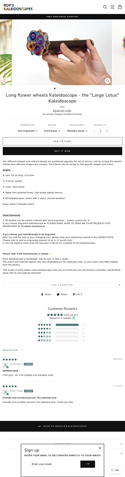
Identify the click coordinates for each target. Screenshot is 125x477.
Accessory (77, 125)
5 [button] (65, 89)
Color (52, 125)
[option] (62, 17)
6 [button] (68, 89)
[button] (44, 325)
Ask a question (62, 285)
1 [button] (55, 88)
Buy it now (63, 151)
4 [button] (63, 89)
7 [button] (71, 89)
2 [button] (58, 89)
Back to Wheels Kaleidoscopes (65, 426)
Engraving (28, 125)
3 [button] (60, 89)
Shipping (58, 114)
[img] (10, 359)
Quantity (100, 125)
